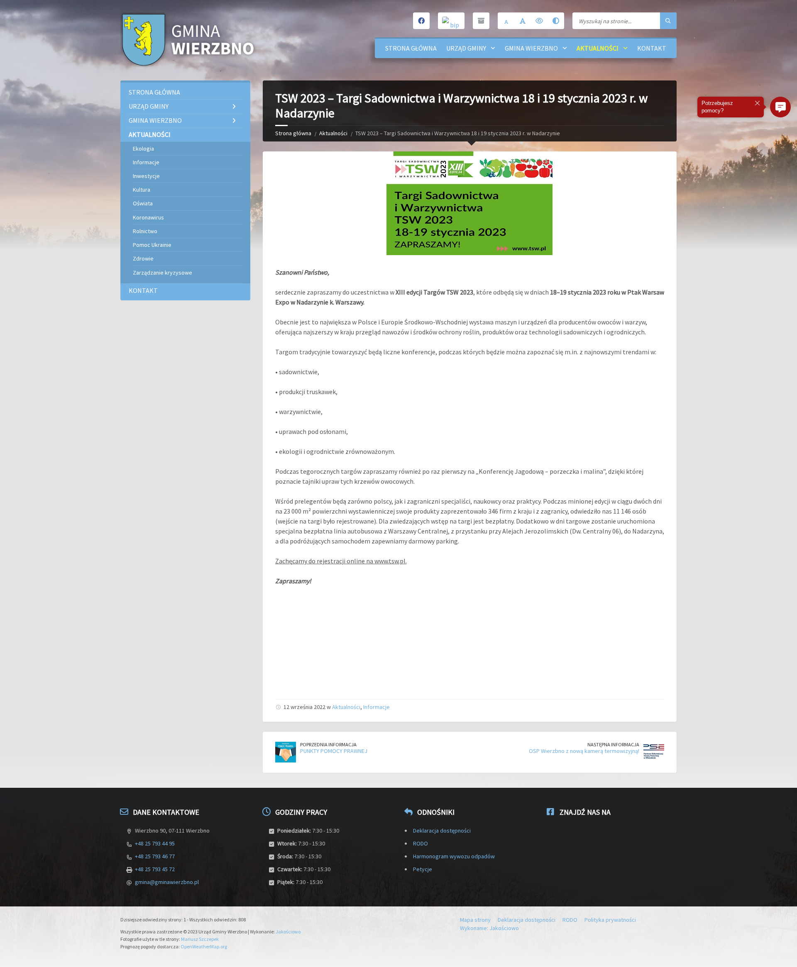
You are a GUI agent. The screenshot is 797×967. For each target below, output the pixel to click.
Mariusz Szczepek (200, 939)
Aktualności (598, 48)
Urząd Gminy (466, 48)
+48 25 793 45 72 (155, 869)
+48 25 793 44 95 (155, 843)
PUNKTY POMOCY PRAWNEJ (333, 751)
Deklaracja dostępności (442, 830)
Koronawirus (148, 217)
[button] (780, 107)
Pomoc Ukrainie (152, 244)
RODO (420, 843)
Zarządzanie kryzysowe (162, 272)
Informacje (376, 707)
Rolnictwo (145, 231)
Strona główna (411, 48)
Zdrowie (143, 258)
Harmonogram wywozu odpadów (454, 856)
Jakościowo (288, 931)
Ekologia (143, 148)
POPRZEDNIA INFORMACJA (328, 744)
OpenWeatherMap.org (204, 946)
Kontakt (651, 48)
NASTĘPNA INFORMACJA (613, 744)
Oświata (143, 203)
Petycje (422, 869)
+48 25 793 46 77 (155, 856)
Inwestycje (146, 176)
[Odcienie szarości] (556, 20)
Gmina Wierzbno (531, 48)
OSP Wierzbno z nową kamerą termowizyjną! (584, 751)
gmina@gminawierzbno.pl (167, 882)
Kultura (141, 189)
